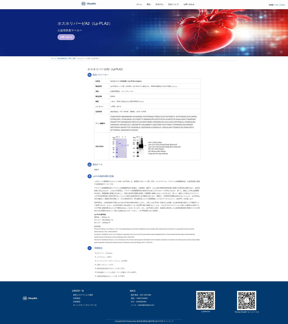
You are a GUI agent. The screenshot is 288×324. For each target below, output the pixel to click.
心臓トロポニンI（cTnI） (105, 264)
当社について (173, 4)
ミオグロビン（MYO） (105, 257)
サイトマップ (168, 321)
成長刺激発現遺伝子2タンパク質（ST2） (111, 268)
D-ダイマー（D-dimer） (105, 253)
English (282, 5)
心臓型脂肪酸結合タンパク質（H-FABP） (111, 276)
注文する (159, 4)
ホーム (139, 4)
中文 (276, 5)
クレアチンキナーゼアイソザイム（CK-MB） (112, 261)
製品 (148, 4)
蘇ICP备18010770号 (156, 321)
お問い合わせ (189, 4)
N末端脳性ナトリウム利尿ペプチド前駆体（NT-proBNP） (117, 272)
